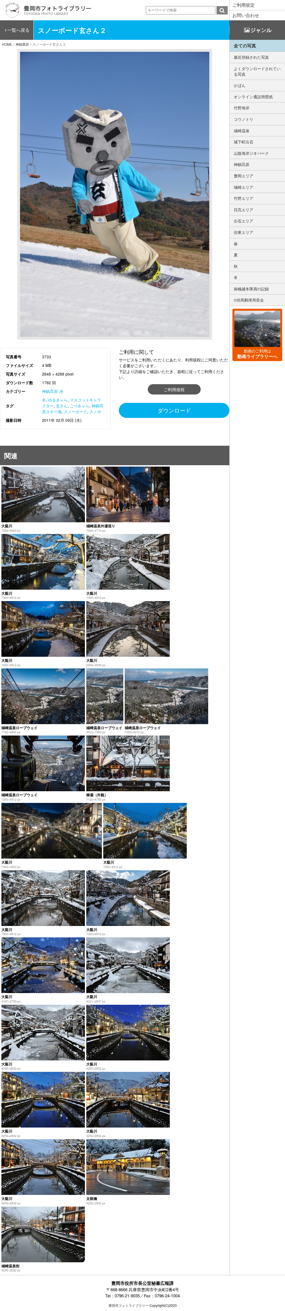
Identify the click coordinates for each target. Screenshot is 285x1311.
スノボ (95, 411)
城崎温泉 (241, 130)
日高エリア (243, 209)
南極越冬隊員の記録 (251, 288)
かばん (239, 85)
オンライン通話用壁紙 (253, 96)
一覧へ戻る (18, 30)
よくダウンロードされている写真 (257, 71)
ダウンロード (174, 410)
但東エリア (243, 232)
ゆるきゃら (58, 400)
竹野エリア (243, 198)
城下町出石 (243, 141)
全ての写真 (245, 45)
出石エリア (243, 221)
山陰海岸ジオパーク (251, 153)
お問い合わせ (245, 15)
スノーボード (75, 411)
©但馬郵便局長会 (249, 300)
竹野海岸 (241, 108)
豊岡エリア (243, 175)
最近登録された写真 (251, 57)
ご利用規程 (174, 389)
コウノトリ (243, 119)
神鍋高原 (50, 391)
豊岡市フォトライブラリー (129, 1305)
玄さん (62, 405)
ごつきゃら (79, 405)
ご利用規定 (243, 5)
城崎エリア (243, 187)
